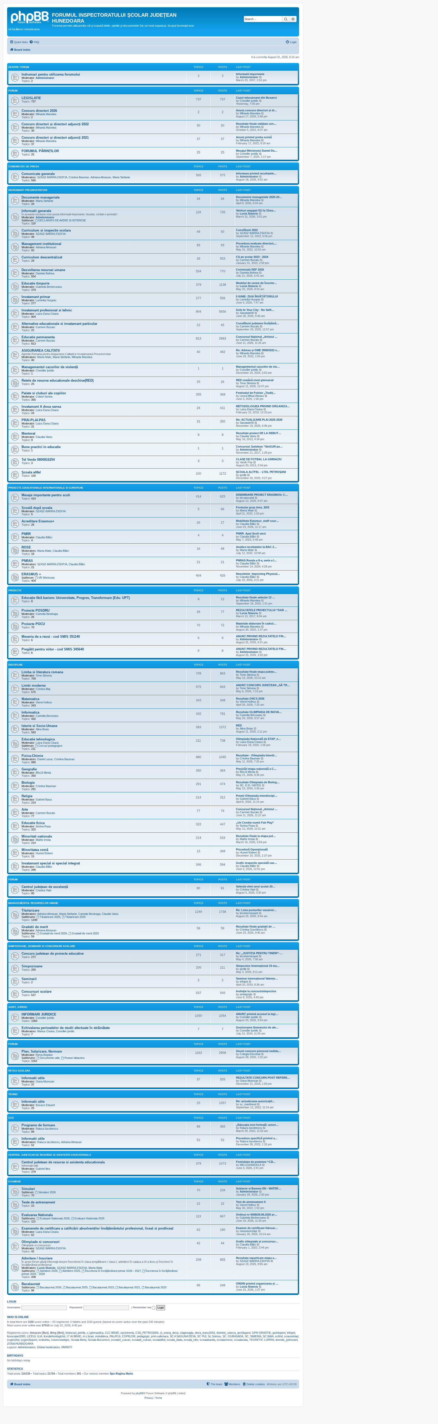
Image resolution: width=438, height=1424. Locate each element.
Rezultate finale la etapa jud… (256, 836)
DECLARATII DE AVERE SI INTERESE (62, 220)
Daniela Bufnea (45, 273)
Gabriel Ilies (43, 1168)
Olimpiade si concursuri (41, 1242)
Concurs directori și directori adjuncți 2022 (55, 124)
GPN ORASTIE (261, 1332)
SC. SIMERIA (253, 1336)
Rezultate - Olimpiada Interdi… (256, 755)
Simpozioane (32, 966)
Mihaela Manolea (46, 114)
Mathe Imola (43, 839)
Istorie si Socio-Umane (39, 726)
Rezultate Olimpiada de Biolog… (258, 782)
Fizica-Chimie (32, 756)
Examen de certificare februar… (257, 1228)
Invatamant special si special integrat (51, 863)
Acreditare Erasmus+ (38, 521)
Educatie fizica (33, 823)
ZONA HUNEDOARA (20, 1343)
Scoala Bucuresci (99, 1339)
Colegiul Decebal (250, 1054)
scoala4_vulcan (120, 1339)
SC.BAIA (268, 1336)
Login (11, 1301)
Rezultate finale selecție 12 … (255, 597)
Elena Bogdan (44, 1054)
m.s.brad (88, 1336)
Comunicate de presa (23, 166)
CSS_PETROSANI (146, 1332)
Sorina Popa (43, 826)
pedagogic (246, 994)
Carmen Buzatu (249, 259)
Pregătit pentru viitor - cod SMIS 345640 (53, 649)
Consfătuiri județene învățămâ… (257, 323)
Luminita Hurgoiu (46, 300)
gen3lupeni (243, 1332)
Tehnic (13, 1094)
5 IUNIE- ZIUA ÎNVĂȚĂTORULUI (257, 296)
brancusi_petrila (75, 1332)
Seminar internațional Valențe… (257, 978)
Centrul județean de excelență (45, 887)
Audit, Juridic (17, 1007)
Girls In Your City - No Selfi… (255, 309)
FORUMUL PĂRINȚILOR (40, 151)
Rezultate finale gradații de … (255, 926)
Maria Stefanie (121, 177)
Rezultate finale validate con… (256, 123)
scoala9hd (159, 1339)
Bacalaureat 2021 (129, 1287)
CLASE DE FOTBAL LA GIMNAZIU (259, 459)
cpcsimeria (127, 1332)
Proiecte (15, 590)
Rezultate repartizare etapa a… (256, 1257)
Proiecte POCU (33, 624)
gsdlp (243, 474)
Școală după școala (37, 508)
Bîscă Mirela (43, 772)
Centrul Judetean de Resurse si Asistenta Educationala (49, 1154)
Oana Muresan (45, 1081)
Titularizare (30, 910)
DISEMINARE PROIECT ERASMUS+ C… (262, 494)
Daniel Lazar (45, 759)
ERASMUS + (31, 574)
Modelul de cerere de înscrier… (256, 282)
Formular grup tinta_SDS (252, 507)
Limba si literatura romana (42, 672)
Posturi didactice (74, 1057)
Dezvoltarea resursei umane (43, 270)
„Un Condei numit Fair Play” (255, 822)
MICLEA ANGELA (250, 1164)
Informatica (30, 712)
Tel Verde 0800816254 (38, 459)
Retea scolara (19, 1070)
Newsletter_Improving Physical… (258, 573)
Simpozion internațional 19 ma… (258, 965)
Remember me (142, 1307)
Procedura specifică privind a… (257, 1138)
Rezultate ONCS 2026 (250, 698)
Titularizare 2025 (75, 916)
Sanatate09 (247, 312)
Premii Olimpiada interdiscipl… (256, 795)
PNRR (26, 534)
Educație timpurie (35, 283)
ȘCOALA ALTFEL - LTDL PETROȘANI (261, 471)
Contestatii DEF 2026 (250, 269)
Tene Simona (248, 383)
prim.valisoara (159, 1336)
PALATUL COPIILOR (122, 1336)
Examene (14, 1181)
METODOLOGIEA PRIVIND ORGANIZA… (263, 406)
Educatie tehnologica (38, 739)
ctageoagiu (186, 1332)
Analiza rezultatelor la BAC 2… (256, 546)
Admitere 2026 (49, 1270)
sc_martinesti (248, 1104)
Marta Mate (44, 357)
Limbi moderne (34, 685)
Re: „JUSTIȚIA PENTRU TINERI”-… (259, 953)
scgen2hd (13, 1339)
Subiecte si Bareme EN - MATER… (258, 1188)
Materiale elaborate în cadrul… (256, 623)
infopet (244, 981)
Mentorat (28, 433)
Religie (27, 796)
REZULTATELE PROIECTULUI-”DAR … (261, 610)
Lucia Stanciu (249, 213)
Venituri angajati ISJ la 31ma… (256, 210)
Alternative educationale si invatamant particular (59, 324)
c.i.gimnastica (95, 1332)
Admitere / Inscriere (37, 1258)
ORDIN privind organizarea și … (257, 1283)
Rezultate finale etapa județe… (256, 671)
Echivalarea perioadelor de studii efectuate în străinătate (66, 1028)
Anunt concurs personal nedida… (258, 1051)
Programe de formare (38, 1125)
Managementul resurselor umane (33, 903)
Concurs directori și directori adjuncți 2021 (55, 137)
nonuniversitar (248, 1231)
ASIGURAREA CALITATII (41, 350)
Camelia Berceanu (47, 715)
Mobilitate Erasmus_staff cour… (257, 520)
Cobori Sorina (44, 396)
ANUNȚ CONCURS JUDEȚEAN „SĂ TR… (263, 685)
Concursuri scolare (36, 991)
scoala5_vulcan (141, 1339)
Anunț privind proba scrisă (254, 137)
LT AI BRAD (74, 1336)
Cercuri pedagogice (50, 745)
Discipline (15, 664)
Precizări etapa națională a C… (256, 768)
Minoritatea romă (35, 850)
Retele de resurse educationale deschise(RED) (58, 380)
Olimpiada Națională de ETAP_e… (258, 738)
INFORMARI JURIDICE (39, 1014)
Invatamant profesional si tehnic (47, 310)
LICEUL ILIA (34, 1336)
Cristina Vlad (43, 890)
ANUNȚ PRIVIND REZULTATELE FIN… (261, 636)
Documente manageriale (41, 197)
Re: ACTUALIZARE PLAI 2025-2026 (259, 419)
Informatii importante (250, 74)
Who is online (18, 1317)
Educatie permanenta (38, 337)
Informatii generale (36, 211)
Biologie (28, 783)
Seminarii (29, 979)
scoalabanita (207, 1339)
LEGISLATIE (31, 98)
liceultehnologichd (54, 1336)
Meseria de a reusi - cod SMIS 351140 (51, 636)
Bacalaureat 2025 (77, 1287)
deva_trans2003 (205, 1332)
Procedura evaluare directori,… (256, 243)
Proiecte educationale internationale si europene (45, 487)
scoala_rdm (191, 1339)
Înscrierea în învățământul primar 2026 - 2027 (113, 1270)
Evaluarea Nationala (37, 1215)
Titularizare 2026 (50, 916)
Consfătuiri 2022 (247, 230)
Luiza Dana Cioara (47, 313)
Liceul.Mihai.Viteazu (252, 395)
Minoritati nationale (37, 836)
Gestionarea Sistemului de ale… (257, 1027)
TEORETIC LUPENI (261, 1339)
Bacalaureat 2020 (156, 1287)
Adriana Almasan (100, 177)
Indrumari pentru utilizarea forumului (51, 74)
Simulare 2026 (47, 1192)
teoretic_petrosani (287, 1339)
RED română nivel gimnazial (254, 380)
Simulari (28, 1189)
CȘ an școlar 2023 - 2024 (252, 256)
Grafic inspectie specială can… (256, 862)
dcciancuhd (247, 497)
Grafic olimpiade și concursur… (257, 1241)
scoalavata (241, 1339)
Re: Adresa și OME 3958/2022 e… (258, 350)
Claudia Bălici (248, 523)
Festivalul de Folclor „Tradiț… (256, 392)
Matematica (30, 699)
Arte (25, 809)
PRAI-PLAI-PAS (34, 420)
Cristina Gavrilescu (251, 929)
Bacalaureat (31, 1284)
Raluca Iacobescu (47, 1128)
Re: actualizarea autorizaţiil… (255, 1101)
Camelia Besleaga (47, 613)
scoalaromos (225, 1339)
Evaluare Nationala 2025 (89, 1218)
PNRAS (27, 561)
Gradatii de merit (35, 927)
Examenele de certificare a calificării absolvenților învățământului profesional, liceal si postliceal (97, 1228)
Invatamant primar (36, 297)
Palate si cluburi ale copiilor (44, 393)
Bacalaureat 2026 (50, 1287)
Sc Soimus (214, 1336)
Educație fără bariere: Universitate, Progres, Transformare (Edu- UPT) (76, 598)
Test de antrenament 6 (251, 1201)
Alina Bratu (42, 729)
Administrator (45, 77)
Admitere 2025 (71, 1270)
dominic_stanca (226, 1332)
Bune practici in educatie (41, 447)
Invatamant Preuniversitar (27, 190)
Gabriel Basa (44, 799)
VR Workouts (46, 577)
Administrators (26, 1347)
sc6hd (279, 1336)
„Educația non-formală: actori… (257, 1124)
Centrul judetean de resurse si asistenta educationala (63, 1162)
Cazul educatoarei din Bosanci (256, 97)
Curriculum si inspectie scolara (46, 230)
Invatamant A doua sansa (41, 406)
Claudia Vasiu (44, 436)
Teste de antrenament (38, 1202)
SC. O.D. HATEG (250, 785)
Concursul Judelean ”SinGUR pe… (259, 446)
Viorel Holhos (44, 702)
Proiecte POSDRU (35, 610)
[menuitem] (34, 42)
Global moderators (48, 1347)
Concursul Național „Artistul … (257, 336)
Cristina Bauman (79, 177)
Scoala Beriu (78, 1339)
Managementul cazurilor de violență (50, 367)
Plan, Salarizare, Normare (42, 1051)
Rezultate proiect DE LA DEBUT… (258, 433)
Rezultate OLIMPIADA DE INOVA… (259, 712)
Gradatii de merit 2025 (85, 933)
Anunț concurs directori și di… (256, 110)
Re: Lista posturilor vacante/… (256, 910)
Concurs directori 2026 (39, 111)
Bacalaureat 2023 (103, 1287)
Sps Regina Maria (121, 1373)
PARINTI (66, 1347)
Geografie (29, 769)
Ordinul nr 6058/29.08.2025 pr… (256, 1214)
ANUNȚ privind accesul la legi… (257, 1014)
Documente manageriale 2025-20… (259, 197)
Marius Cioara (45, 1031)
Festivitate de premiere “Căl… (256, 1161)
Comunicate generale (38, 174)
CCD (11, 1117)
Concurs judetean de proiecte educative (53, 953)
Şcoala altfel (31, 472)
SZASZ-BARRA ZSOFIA (52, 177)
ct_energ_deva (169, 1332)
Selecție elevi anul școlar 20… (255, 886)
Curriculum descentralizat (42, 257)
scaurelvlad (291, 1336)
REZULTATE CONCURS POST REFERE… (263, 1077)
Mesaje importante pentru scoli (46, 495)
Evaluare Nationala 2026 (55, 1218)
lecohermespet (249, 913)
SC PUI (201, 1336)
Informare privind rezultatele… (256, 173)
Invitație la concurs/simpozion (256, 991)
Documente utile (50, 1057)
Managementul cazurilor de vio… (258, 366)
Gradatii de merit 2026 (53, 933)
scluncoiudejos (60, 1339)
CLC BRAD (112, 1332)
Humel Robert (44, 853)
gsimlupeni (278, 1332)
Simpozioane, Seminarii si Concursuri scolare (41, 946)
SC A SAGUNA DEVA (183, 1336)
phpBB (140, 1393)
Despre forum (18, 67)
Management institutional (41, 244)
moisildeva (101, 1336)
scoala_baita (174, 1339)
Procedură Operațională (252, 849)
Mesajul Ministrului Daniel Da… (256, 150)
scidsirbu (44, 1339)
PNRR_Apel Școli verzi (251, 533)
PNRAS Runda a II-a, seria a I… (256, 560)
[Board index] (30, 16)
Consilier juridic (249, 100)
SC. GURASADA (233, 1336)
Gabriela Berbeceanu (49, 286)
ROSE (26, 547)
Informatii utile (33, 1078)
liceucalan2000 (16, 1336)
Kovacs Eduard (45, 1105)
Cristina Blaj (43, 688)
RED (239, 725)
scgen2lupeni (29, 1339)
